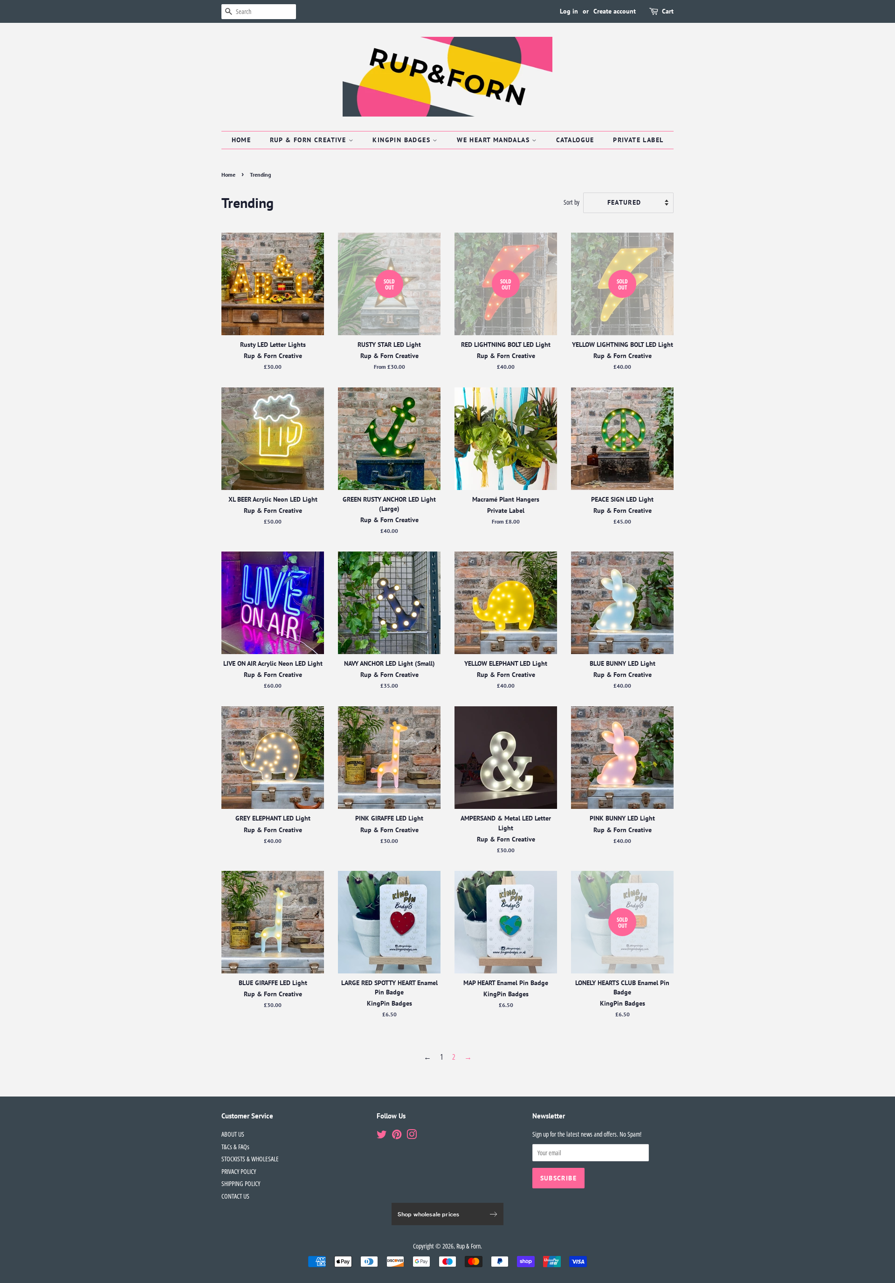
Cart (668, 11)
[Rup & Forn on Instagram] (411, 1135)
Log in (569, 11)
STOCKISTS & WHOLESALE (250, 1158)
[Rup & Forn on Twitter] (382, 1135)
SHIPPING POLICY (240, 1183)
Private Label (638, 140)
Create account (614, 11)
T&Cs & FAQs (235, 1146)
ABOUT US (232, 1134)
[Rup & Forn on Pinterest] (397, 1135)
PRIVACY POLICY (238, 1171)
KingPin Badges (402, 140)
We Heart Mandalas (494, 140)
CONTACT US (235, 1196)
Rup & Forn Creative (309, 140)
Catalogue (575, 140)
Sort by (571, 202)
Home (241, 140)
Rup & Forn (468, 1246)
